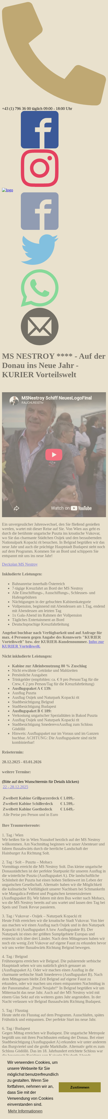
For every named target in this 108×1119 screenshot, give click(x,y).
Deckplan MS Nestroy (20, 564)
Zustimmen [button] (79, 1087)
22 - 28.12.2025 (15, 787)
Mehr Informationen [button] (25, 1111)
